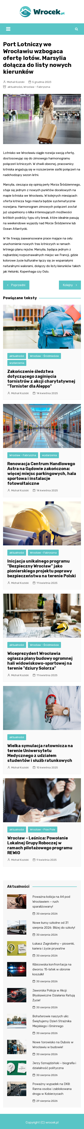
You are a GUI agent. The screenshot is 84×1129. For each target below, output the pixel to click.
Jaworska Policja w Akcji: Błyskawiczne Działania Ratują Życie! (53, 995)
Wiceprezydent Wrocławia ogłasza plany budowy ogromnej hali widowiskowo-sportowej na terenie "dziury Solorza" (40, 661)
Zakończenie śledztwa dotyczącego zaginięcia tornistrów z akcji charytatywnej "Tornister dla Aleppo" (41, 379)
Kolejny (68, 285)
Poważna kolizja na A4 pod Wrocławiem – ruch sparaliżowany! (51, 901)
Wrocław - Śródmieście (44, 356)
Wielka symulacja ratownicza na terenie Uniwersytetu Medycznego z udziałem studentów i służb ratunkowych (40, 753)
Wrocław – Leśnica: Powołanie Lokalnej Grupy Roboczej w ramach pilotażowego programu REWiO (39, 845)
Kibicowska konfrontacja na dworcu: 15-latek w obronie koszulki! (51, 969)
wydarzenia (16, 362)
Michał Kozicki (15, 81)
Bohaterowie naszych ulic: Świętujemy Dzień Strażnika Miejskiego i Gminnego (51, 1021)
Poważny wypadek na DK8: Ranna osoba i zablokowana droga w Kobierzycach (52, 1089)
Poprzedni (18, 285)
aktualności (15, 86)
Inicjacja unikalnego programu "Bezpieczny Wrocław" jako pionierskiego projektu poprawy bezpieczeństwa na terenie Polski (41, 568)
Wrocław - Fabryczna (36, 86)
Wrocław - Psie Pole (42, 829)
